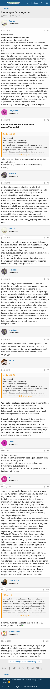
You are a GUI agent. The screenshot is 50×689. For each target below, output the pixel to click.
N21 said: (6, 595)
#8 (48, 451)
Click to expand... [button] (25, 155)
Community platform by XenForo (22, 687)
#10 (47, 590)
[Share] (44, 30)
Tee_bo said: (7, 134)
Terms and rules (18, 680)
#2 (48, 120)
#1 (48, 30)
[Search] (46, 3)
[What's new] (41, 3)
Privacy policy (31, 680)
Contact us (6, 680)
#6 (48, 339)
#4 (48, 238)
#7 (48, 370)
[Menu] (4, 3)
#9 (48, 487)
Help (40, 680)
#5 (48, 279)
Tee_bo (5, 16)
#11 (47, 641)
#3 (48, 183)
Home (4, 682)
